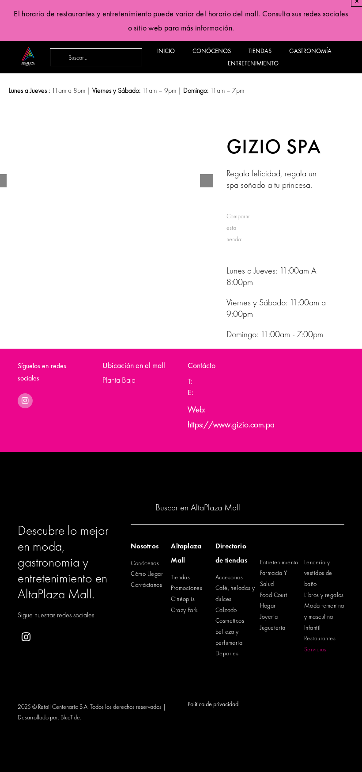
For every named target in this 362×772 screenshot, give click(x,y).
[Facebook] (262, 214)
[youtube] (91, 637)
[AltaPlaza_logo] (28, 42)
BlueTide (70, 717)
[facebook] (48, 637)
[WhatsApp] (296, 214)
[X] (279, 214)
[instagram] (25, 400)
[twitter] (69, 637)
